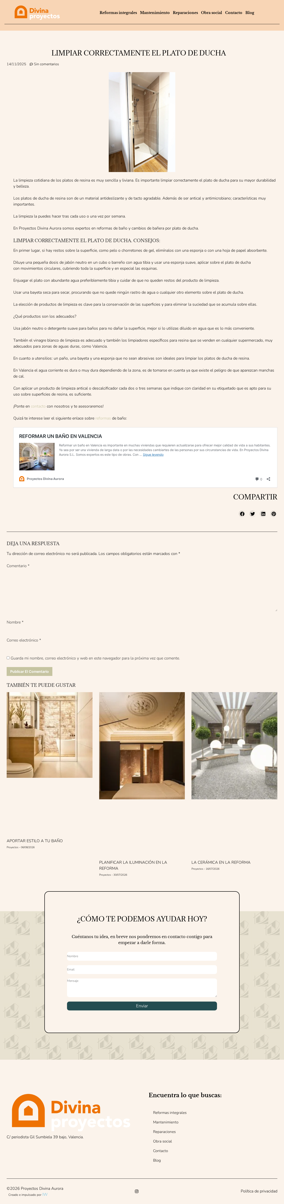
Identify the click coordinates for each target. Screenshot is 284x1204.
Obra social (211, 12)
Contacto (233, 12)
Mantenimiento (155, 12)
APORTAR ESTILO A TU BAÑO (35, 841)
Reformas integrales (118, 12)
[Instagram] (137, 1191)
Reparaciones (185, 12)
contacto (38, 406)
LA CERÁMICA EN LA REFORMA (220, 862)
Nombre (15, 622)
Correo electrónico (24, 640)
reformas (103, 418)
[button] (242, 513)
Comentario (18, 566)
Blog (249, 12)
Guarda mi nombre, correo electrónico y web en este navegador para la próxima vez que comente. (95, 658)
